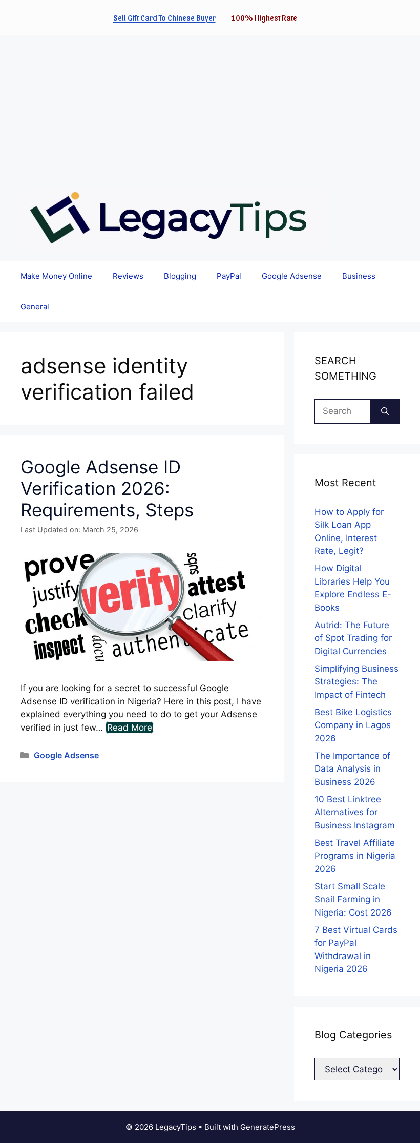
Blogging (180, 276)
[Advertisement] (210, 107)
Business (358, 276)
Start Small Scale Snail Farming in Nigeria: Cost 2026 (353, 899)
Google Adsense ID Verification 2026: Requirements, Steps (107, 488)
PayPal (229, 276)
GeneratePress (267, 1127)
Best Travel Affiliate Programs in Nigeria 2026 (354, 856)
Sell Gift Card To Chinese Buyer (164, 18)
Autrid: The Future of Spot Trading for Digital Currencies (353, 638)
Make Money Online (56, 276)
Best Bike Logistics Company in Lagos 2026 (353, 725)
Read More (129, 727)
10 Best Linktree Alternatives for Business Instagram (354, 812)
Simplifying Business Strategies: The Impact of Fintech (356, 681)
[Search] (385, 411)
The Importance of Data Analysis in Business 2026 (352, 769)
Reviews (128, 276)
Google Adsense (292, 276)
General (34, 306)
